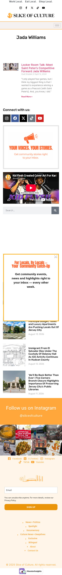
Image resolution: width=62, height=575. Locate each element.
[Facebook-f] (26, 8)
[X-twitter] (32, 8)
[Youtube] (43, 8)
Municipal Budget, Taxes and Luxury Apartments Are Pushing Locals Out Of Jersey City (43, 325)
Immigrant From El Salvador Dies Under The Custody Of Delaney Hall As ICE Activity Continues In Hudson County (43, 354)
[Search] (55, 210)
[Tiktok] (38, 8)
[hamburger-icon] (57, 25)
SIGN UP (31, 507)
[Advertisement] (31, 248)
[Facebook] (15, 118)
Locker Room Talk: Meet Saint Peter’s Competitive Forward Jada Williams (37, 68)
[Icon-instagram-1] (21, 8)
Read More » (27, 96)
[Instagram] (7, 118)
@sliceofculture (31, 415)
